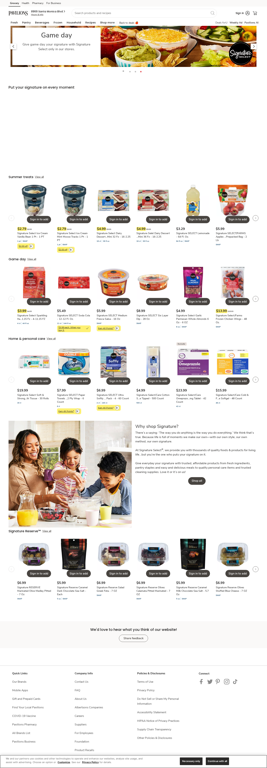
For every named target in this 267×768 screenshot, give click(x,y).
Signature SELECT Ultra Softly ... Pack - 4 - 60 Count (113, 396)
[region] (133, 761)
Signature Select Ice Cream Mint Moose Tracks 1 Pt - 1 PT (72, 237)
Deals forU (221, 22)
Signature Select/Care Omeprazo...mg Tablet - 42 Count (191, 398)
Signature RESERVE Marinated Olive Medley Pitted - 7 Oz (34, 591)
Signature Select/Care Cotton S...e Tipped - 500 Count (152, 396)
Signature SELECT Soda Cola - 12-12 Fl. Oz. (73, 317)
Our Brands (19, 682)
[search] (212, 12)
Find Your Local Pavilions (28, 707)
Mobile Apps (20, 690)
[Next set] (255, 218)
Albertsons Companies (89, 707)
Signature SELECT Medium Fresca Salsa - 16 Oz (112, 317)
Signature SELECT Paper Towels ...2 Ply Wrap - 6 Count (71, 398)
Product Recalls (84, 750)
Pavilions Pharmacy (24, 724)
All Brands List (21, 733)
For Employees (84, 733)
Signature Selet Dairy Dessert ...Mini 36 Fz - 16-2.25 (153, 235)
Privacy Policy (146, 690)
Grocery (14, 3)
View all (39, 177)
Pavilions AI (251, 22)
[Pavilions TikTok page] (235, 681)
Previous (13, 46)
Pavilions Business (23, 741)
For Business (53, 3)
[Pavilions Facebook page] (202, 681)
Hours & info (37, 14)
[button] (48, 11)
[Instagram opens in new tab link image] (218, 681)
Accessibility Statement (151, 712)
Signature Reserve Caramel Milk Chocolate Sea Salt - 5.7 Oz (192, 591)
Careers (79, 716)
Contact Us (81, 682)
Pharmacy (37, 3)
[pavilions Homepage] (18, 13)
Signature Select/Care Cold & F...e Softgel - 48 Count (232, 396)
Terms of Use (145, 682)
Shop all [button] (197, 481)
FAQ (77, 690)
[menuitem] (14, 22)
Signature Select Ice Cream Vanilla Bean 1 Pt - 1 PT (32, 235)
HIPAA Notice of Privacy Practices (158, 721)
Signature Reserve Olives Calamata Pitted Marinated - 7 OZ (153, 591)
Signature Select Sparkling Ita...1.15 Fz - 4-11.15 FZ (32, 317)
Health (25, 3)
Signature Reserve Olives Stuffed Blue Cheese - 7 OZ (231, 589)
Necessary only (191, 761)
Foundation (82, 741)
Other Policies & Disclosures (154, 738)
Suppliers (80, 724)
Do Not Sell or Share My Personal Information (158, 701)
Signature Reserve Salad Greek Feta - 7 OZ (110, 589)
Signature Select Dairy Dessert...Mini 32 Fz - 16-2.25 (113, 235)
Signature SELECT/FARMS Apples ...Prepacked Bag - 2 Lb (231, 237)
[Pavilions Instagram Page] (227, 681)
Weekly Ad (236, 22)
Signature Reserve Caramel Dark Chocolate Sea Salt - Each (72, 591)
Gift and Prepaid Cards (26, 699)
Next (253, 46)
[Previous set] (11, 218)
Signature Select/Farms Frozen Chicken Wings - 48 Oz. (231, 319)
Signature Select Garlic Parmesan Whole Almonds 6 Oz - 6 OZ (192, 319)
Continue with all (217, 761)
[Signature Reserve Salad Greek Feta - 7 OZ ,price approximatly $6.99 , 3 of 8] (113, 569)
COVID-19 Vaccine (24, 716)
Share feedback (133, 638)
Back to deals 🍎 (128, 23)
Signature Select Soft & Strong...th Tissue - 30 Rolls (33, 396)
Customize (64, 762)
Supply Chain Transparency (154, 729)
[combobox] (144, 13)
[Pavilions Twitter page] (210, 681)
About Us (80, 699)
